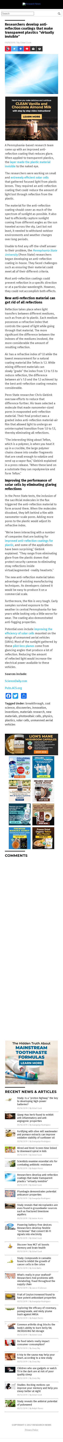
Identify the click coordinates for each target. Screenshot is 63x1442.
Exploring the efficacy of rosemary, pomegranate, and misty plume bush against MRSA (36, 1311)
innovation (39, 707)
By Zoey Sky (35, 1348)
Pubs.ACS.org (13, 688)
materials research (32, 712)
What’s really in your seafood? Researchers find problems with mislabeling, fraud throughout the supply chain (36, 1279)
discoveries (23, 707)
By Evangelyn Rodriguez (40, 1125)
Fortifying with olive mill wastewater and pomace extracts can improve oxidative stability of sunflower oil (37, 1134)
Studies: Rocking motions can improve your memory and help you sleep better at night (37, 1388)
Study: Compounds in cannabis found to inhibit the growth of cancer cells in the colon (34, 1261)
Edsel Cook (25, 42)
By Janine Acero (36, 1218)
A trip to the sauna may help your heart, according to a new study (36, 1356)
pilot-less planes (23, 646)
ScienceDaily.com (16, 681)
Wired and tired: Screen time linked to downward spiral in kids (37, 1150)
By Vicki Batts (35, 1268)
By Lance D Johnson (38, 1288)
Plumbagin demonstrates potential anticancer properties (36, 1193)
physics (47, 716)
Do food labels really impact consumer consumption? (33, 1343)
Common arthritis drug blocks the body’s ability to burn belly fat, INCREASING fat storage (36, 1327)
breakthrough (34, 703)
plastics (10, 720)
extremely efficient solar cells (30, 177)
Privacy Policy (31, 1430)
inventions (12, 712)
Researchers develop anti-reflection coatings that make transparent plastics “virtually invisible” (37, 1178)
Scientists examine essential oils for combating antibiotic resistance (37, 1163)
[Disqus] (31, 904)
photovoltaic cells (30, 716)
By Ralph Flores (36, 1168)
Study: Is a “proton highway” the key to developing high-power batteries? (37, 1101)
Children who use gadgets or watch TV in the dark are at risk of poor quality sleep (37, 1371)
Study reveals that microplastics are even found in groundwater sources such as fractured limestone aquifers (37, 1210)
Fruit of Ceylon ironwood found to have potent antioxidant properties (36, 1296)
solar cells (22, 720)
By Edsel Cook (36, 1108)
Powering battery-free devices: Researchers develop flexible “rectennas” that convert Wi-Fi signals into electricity (34, 1229)
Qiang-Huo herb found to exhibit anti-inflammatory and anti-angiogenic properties (35, 1118)
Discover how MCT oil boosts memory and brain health (33, 1246)
